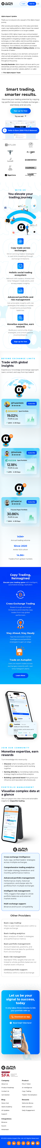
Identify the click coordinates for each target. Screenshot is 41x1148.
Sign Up (31, 3)
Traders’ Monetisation (29, 1095)
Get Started (5, 1095)
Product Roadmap (7, 1087)
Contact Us (5, 1091)
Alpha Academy (6, 1107)
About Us (4, 1084)
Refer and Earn (27, 1107)
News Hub (5, 1103)
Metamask (5, 1129)
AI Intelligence (27, 1087)
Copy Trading (26, 1091)
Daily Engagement (28, 1110)
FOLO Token (26, 1084)
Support (4, 1114)
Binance (4, 1122)
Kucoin (3, 1126)
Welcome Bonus (27, 1103)
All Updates (5, 1110)
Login (23, 3)
